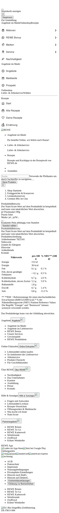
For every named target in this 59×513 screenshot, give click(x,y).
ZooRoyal (12, 437)
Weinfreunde (13, 435)
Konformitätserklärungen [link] (19, 481)
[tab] (29, 242)
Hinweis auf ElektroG (17, 477)
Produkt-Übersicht (16, 360)
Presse (10, 386)
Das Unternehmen (16, 377)
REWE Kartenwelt (16, 432)
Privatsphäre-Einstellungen (20, 472)
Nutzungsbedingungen (18, 469)
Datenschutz (13, 464)
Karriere (11, 380)
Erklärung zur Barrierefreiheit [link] (20, 484)
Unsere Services (15, 334)
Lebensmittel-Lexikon (17, 403)
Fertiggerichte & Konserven (20, 193)
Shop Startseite (14, 190)
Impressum (12, 467)
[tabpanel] (29, 282)
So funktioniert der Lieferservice (22, 354)
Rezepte (29, 159)
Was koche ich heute (17, 412)
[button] (2, 220)
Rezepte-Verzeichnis (17, 406)
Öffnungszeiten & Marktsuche (21, 409)
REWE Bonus (14, 331)
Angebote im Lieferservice (20, 328)
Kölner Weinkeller (16, 440)
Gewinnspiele (13, 336)
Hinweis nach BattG (17, 475)
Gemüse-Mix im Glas (17, 198)
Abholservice (13, 357)
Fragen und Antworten (18, 401)
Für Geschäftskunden (17, 362)
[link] (32, 137)
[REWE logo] (6, 130)
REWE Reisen (14, 427)
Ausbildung (12, 383)
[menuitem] (29, 30)
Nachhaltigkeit (14, 375)
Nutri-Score (12, 414)
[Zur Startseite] (11, 5)
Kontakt (11, 388)
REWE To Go (14, 429)
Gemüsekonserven (16, 196)
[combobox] (15, 176)
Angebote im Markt (16, 326)
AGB (10, 461)
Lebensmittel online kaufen (20, 352)
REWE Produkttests (16, 339)
